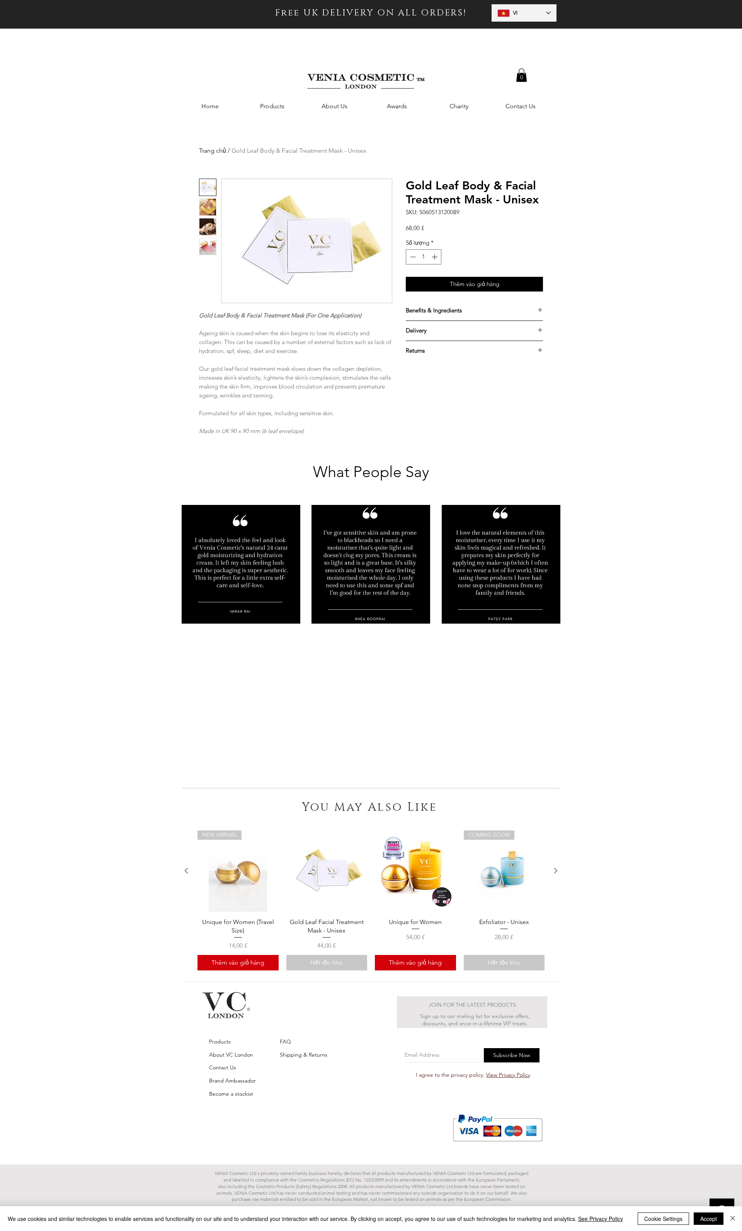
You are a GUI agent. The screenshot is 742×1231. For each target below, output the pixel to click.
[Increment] (435, 257)
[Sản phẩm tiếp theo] (555, 870)
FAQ (285, 1041)
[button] (521, 75)
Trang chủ (212, 150)
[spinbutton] (423, 257)
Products (220, 1041)
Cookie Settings (663, 1218)
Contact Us (222, 1067)
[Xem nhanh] (327, 871)
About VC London (231, 1054)
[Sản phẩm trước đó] (186, 870)
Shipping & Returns (303, 1054)
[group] (371, 900)
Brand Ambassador (232, 1080)
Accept (708, 1218)
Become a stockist (231, 1093)
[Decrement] (412, 257)
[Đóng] (732, 1218)
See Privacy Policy (600, 1218)
